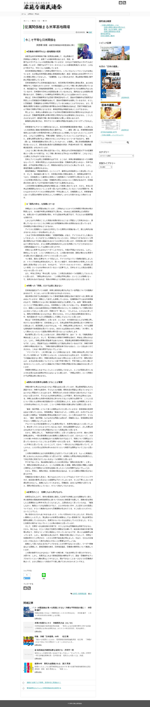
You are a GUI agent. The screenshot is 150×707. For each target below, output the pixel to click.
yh (91, 594)
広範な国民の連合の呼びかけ (114, 27)
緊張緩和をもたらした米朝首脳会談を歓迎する (44, 688)
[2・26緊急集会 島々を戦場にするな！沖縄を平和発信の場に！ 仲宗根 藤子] (28, 612)
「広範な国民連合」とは (110, 25)
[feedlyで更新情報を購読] (120, 2)
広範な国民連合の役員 (112, 31)
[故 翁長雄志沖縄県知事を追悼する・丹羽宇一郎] (28, 654)
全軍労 (74, 594)
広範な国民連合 (77, 703)
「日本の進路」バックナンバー (112, 135)
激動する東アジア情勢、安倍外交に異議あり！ (44, 682)
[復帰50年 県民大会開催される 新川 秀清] (28, 668)
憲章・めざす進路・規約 (113, 29)
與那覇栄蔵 (82, 594)
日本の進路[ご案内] (107, 36)
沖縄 (90, 32)
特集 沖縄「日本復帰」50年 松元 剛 (51, 636)
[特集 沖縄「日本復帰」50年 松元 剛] (28, 641)
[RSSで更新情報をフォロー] (124, 2)
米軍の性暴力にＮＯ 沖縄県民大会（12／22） (54, 623)
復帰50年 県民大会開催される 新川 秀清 (52, 664)
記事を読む (38, 618)
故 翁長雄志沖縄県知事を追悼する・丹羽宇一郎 (54, 650)
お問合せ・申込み (33, 14)
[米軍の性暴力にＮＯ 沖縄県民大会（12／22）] (28, 627)
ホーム (24, 14)
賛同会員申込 (105, 34)
